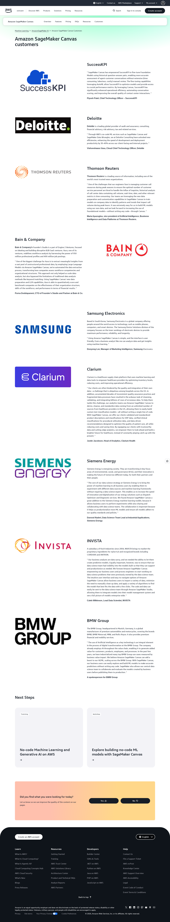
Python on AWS (94, 868)
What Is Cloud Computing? (26, 859)
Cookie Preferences (69, 914)
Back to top (83, 897)
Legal (125, 882)
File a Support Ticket (132, 859)
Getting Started (58, 854)
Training (54, 859)
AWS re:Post (128, 863)
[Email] (154, 907)
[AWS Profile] (163, 3)
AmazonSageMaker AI (40, 31)
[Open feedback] (167, 461)
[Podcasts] (150, 907)
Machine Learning (22, 31)
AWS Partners (57, 887)
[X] (126, 907)
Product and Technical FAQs (63, 878)
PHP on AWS (92, 878)
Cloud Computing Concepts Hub (29, 868)
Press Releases (21, 887)
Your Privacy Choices (44, 914)
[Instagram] (138, 907)
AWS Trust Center (58, 863)
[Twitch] (142, 907)
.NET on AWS (92, 863)
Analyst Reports (58, 882)
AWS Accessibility (130, 878)
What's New (20, 878)
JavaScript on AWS (95, 882)
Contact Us (128, 854)
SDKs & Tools (93, 859)
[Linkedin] (134, 907)
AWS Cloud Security (23, 873)
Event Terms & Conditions (134, 892)
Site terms (28, 914)
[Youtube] (146, 907)
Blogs (17, 882)
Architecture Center (59, 873)
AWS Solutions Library (61, 868)
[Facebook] (130, 907)
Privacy (17, 914)
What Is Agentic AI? (23, 863)
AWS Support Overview (133, 873)
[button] (34, 10)
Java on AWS (92, 873)
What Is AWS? (21, 854)
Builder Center (93, 854)
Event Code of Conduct (133, 887)
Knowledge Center (131, 868)
